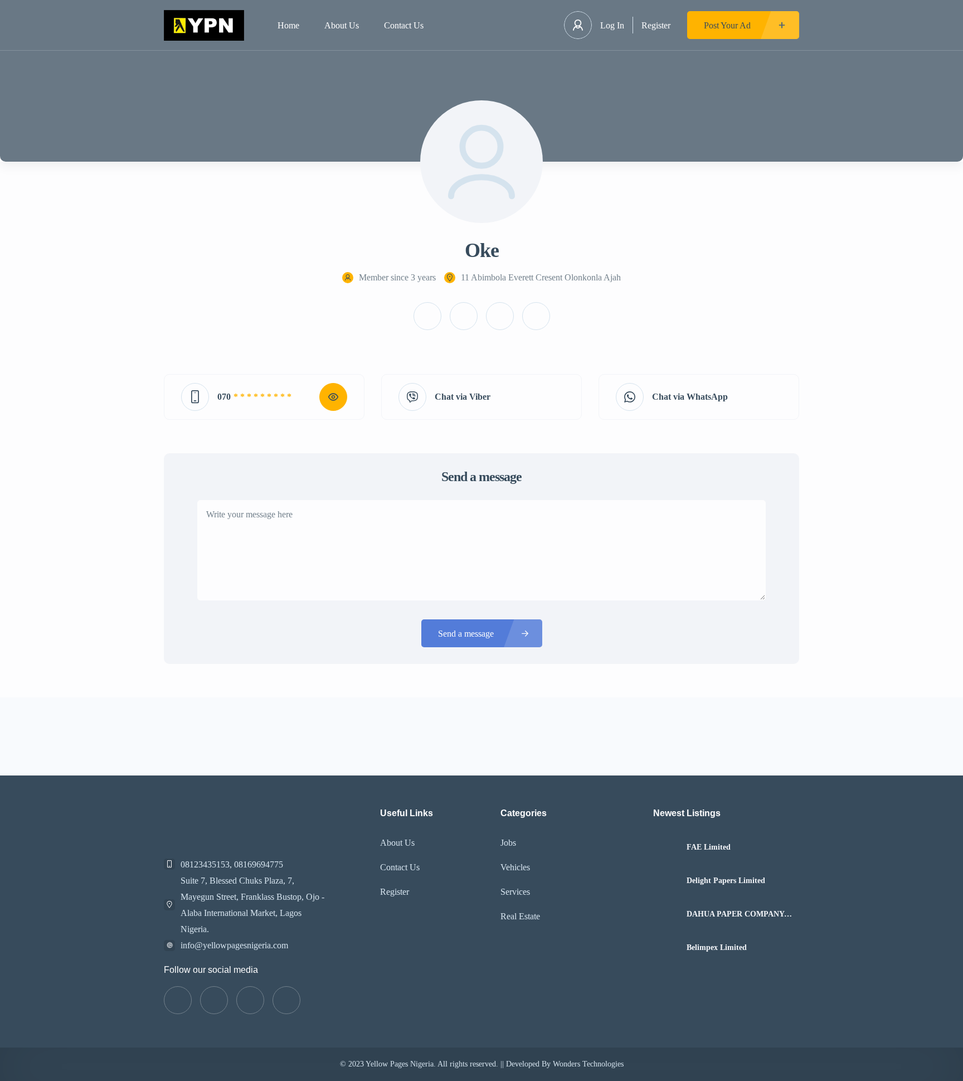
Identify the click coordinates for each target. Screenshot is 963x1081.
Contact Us (404, 25)
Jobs (508, 842)
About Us (341, 25)
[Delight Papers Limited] (665, 880)
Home (288, 25)
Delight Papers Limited (726, 881)
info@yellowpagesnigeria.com (234, 945)
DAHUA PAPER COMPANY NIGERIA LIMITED (735, 914)
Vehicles (515, 867)
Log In (612, 25)
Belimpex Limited (717, 948)
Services (515, 891)
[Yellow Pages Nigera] (204, 25)
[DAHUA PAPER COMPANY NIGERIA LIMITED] (665, 914)
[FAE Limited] (665, 847)
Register (655, 25)
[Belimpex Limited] (665, 947)
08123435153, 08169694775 (232, 864)
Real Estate (520, 916)
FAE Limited (709, 847)
